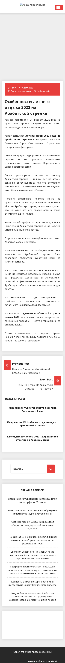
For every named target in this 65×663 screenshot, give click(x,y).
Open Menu (59, 7)
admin (13, 87)
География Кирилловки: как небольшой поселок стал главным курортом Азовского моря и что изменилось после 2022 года (33, 570)
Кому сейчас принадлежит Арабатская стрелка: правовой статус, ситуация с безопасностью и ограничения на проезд (32, 596)
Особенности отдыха (21, 91)
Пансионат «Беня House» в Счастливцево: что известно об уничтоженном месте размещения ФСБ (33, 540)
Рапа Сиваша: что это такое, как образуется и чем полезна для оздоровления (32, 512)
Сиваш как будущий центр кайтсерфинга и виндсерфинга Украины (32, 500)
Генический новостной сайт (42, 661)
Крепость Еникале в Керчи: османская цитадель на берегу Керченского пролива (32, 583)
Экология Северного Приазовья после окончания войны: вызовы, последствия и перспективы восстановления (32, 555)
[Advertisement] (32, 45)
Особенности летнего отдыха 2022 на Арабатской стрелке (27, 107)
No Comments (43, 91)
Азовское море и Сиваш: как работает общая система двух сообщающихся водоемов (32, 525)
